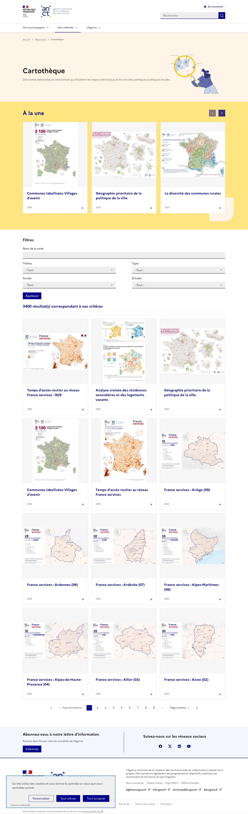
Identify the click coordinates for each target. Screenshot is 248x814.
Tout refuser (68, 798)
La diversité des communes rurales (193, 193)
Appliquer (32, 296)
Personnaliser (41, 798)
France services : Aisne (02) (186, 679)
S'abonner (32, 749)
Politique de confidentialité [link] (20, 805)
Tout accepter (96, 798)
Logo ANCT (171, 783)
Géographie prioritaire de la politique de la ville (119, 196)
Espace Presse (154, 783)
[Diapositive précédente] (212, 113)
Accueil (26, 39)
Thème (27, 263)
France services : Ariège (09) (187, 489)
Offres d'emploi (190, 783)
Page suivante (178, 707)
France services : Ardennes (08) (52, 584)
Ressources (40, 39)
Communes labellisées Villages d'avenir (52, 196)
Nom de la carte (33, 249)
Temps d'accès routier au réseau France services (122, 492)
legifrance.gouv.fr (136, 790)
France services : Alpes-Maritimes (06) (191, 587)
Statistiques (166, 804)
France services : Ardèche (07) (120, 584)
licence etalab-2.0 (91, 811)
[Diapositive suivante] (221, 113)
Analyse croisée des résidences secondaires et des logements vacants (121, 395)
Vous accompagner (34, 27)
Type (135, 263)
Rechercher (221, 15)
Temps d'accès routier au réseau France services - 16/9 (53, 392)
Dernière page (197, 707)
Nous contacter (135, 783)
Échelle (136, 278)
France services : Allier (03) (118, 679)
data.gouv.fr (211, 790)
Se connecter (215, 6)
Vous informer (66, 27)
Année (27, 278)
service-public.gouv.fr (185, 790)
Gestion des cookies (145, 804)
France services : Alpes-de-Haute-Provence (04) (54, 682)
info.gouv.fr (159, 790)
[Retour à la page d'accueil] (56, 11)
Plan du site (124, 804)
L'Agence (92, 27)
